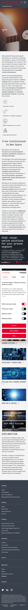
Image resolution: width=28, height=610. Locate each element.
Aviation (4, 513)
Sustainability (5, 492)
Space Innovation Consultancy (10, 547)
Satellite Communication (8, 525)
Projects (4, 542)
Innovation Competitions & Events (10, 549)
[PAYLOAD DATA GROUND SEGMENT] (14, 384)
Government (5, 509)
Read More (5, 262)
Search (21, 2)
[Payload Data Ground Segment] (14, 373)
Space (3, 506)
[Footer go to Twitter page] (3, 590)
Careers (4, 557)
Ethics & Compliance (7, 494)
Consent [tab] (5, 277)
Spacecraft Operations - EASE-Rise (11, 533)
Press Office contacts (7, 574)
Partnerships (5, 552)
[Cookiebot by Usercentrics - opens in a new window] (19, 273)
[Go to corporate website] (8, 2)
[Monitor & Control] (14, 395)
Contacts (4, 576)
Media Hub (4, 565)
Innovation (4, 538)
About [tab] (23, 277)
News (3, 569)
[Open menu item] (25, 2)
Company (4, 485)
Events (3, 571)
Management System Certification (11, 497)
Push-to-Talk (5, 530)
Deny (14, 336)
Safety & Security (6, 511)
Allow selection (14, 330)
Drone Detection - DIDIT (8, 523)
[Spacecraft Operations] (14, 354)
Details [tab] (14, 277)
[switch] (24, 309)
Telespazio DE (7, 6)
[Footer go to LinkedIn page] (7, 590)
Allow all (14, 325)
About (3, 490)
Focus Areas (5, 545)
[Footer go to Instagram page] (11, 590)
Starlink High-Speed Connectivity (10, 528)
